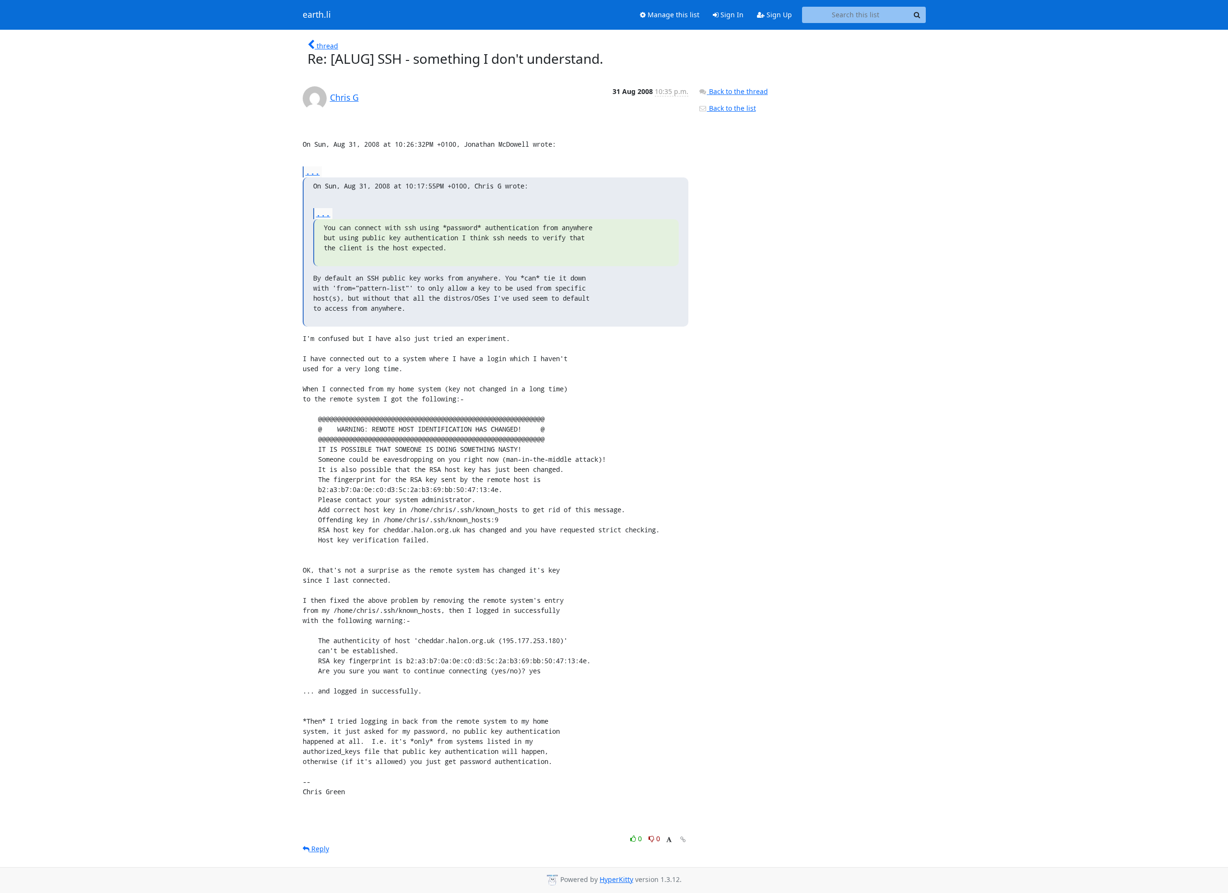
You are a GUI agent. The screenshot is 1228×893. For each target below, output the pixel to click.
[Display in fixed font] (668, 840)
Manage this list (672, 14)
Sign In (731, 14)
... (313, 171)
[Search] (917, 15)
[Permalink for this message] (683, 839)
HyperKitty (616, 879)
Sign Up (778, 14)
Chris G (344, 97)
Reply (319, 848)
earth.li (317, 15)
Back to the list (731, 108)
